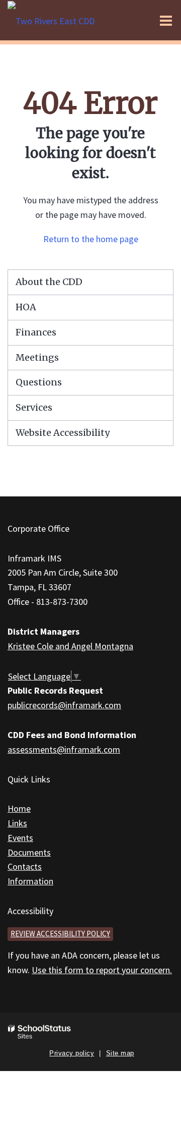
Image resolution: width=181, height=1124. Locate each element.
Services (34, 407)
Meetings (37, 357)
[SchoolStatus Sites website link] (40, 1032)
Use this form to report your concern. (102, 970)
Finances (36, 332)
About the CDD (49, 282)
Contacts (25, 866)
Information (30, 881)
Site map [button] (120, 1053)
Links (17, 823)
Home (19, 808)
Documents (29, 852)
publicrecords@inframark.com (64, 705)
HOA (26, 307)
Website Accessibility (63, 432)
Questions (39, 382)
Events (20, 838)
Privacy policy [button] (71, 1053)
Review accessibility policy (60, 933)
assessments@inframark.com (64, 749)
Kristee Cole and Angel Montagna (70, 646)
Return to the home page (90, 239)
